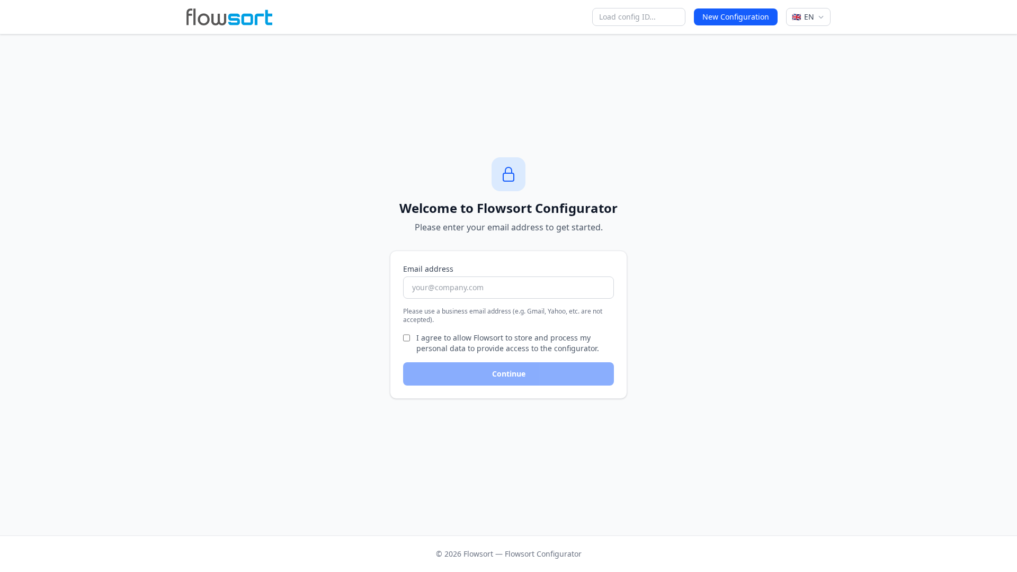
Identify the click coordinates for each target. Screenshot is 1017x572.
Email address (428, 269)
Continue (508, 374)
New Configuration (735, 17)
